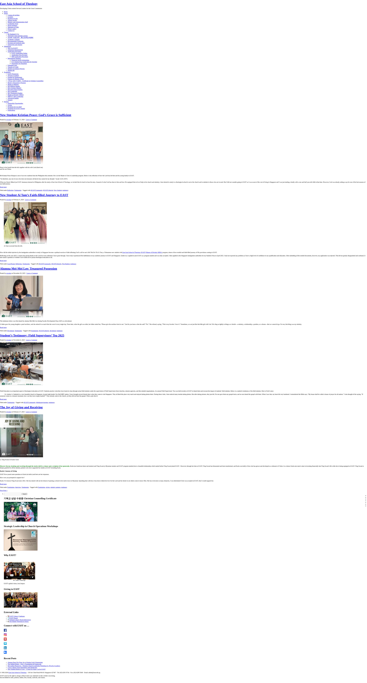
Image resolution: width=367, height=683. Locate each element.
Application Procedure (14, 51)
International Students (14, 58)
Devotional (10, 331)
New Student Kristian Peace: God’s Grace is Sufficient (35, 115)
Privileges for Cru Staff (15, 107)
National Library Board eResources (20, 620)
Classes (6, 32)
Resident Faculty (13, 18)
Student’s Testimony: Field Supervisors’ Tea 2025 (32, 335)
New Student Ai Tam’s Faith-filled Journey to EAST (34, 195)
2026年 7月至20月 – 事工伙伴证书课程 (20, 37)
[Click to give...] (20, 607)
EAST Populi (13, 618)
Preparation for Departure (19, 63)
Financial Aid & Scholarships (20, 60)
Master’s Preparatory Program (17, 83)
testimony (65, 190)
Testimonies (17, 190)
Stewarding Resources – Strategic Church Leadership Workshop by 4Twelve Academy (34, 666)
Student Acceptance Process (16, 69)
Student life (11, 70)
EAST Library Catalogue (17, 616)
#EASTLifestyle (48, 190)
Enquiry (10, 100)
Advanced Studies (13, 98)
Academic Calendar (14, 39)
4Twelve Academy (13, 75)
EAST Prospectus (13, 74)
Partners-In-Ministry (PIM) (16, 79)
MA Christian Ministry (14, 88)
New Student (58, 190)
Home (6, 12)
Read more (3, 187)
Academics (7, 72)
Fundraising (10, 487)
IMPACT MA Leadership (15, 96)
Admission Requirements (15, 50)
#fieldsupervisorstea (42, 402)
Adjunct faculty (12, 20)
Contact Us (11, 30)
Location (10, 17)
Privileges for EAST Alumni (16, 108)
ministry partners (55, 487)
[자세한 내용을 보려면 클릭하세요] (20, 521)
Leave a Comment (31, 119)
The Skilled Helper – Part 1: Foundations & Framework (24, 664)
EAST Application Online (19, 53)
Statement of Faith (13, 27)
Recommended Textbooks (15, 41)
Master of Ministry (13, 84)
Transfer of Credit (13, 67)
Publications (11, 110)
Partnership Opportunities (15, 103)
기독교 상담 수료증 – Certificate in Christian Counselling (25, 81)
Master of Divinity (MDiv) (16, 95)
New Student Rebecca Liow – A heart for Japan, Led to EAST (26, 669)
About (6, 13)
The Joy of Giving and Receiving (21, 407)
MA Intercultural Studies (15, 89)
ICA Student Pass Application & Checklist (24, 62)
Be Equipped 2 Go (13, 34)
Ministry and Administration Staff (18, 22)
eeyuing (8, 119)
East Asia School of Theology (19, 3)
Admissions (7, 46)
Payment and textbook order (16, 43)
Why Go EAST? (13, 48)
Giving (10, 105)
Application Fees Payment (19, 55)
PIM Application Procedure (19, 57)
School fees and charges (15, 44)
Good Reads (11, 264)
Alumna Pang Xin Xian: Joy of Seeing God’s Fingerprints (25, 662)
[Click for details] (20, 550)
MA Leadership (12, 91)
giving (48, 487)
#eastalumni (34, 331)
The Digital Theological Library (19, 621)
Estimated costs (12, 65)
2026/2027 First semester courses (18, 36)
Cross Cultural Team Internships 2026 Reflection (22, 667)
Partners (6, 101)
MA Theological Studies (15, 93)
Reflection (10, 190)
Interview (18, 487)
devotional (53, 331)
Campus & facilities (13, 15)
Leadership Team (13, 24)
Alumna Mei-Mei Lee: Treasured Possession (28, 268)
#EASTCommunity (36, 190)
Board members (12, 25)
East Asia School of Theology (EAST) (134, 252)
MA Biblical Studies (14, 86)
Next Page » (3, 490)
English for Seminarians (15, 77)
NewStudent (66, 264)
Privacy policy (12, 29)
